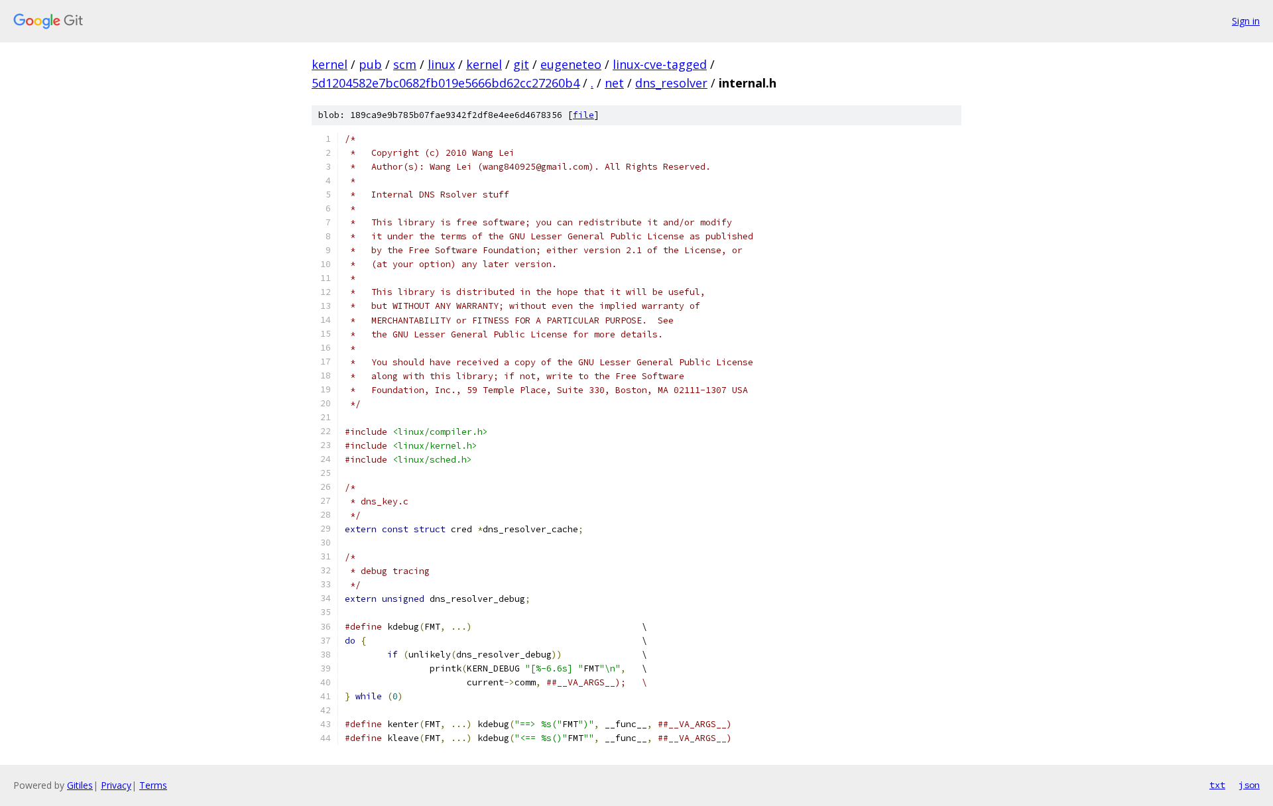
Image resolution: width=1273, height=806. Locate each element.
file (583, 115)
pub (370, 64)
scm (404, 64)
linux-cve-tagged (660, 64)
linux (441, 64)
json (1249, 785)
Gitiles (80, 785)
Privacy (116, 785)
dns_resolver (671, 83)
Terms (153, 785)
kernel (329, 64)
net (614, 83)
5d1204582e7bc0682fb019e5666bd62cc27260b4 (445, 83)
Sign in (1246, 21)
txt (1217, 785)
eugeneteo (570, 64)
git (521, 64)
